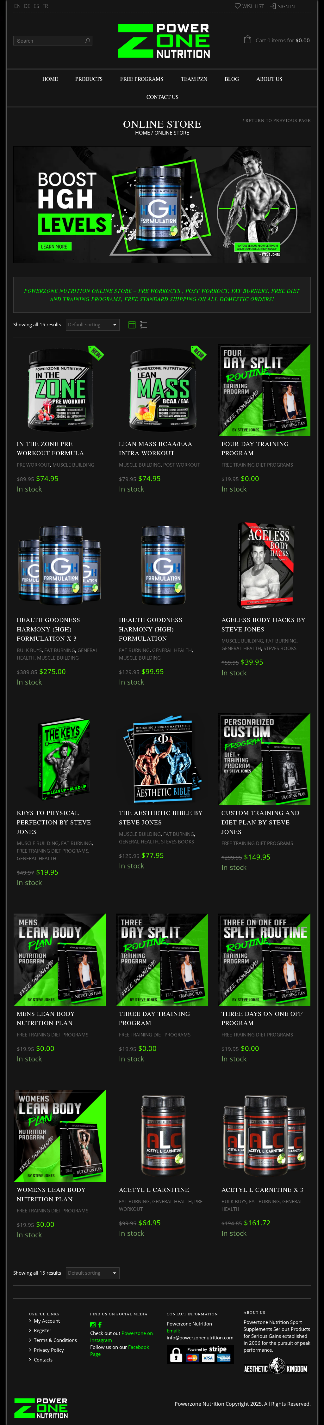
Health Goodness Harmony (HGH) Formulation (151, 629)
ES (36, 6)
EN (17, 6)
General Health (172, 650)
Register (42, 1330)
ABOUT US (269, 78)
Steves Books (280, 648)
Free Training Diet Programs (257, 465)
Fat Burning (59, 650)
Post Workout (181, 465)
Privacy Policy (49, 1350)
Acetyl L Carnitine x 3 (262, 1189)
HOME (50, 78)
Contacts (43, 1359)
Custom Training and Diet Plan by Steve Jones (260, 822)
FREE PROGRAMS (142, 78)
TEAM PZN (194, 78)
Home (142, 132)
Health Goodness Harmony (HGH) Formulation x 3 (48, 629)
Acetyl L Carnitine (154, 1189)
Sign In (286, 6)
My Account (47, 1321)
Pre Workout (33, 465)
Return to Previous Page (278, 120)
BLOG (232, 78)
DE (27, 6)
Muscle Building (73, 465)
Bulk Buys (29, 650)
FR (45, 6)
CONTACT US (162, 96)
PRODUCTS (89, 78)
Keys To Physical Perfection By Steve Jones (54, 822)
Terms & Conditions (55, 1340)
